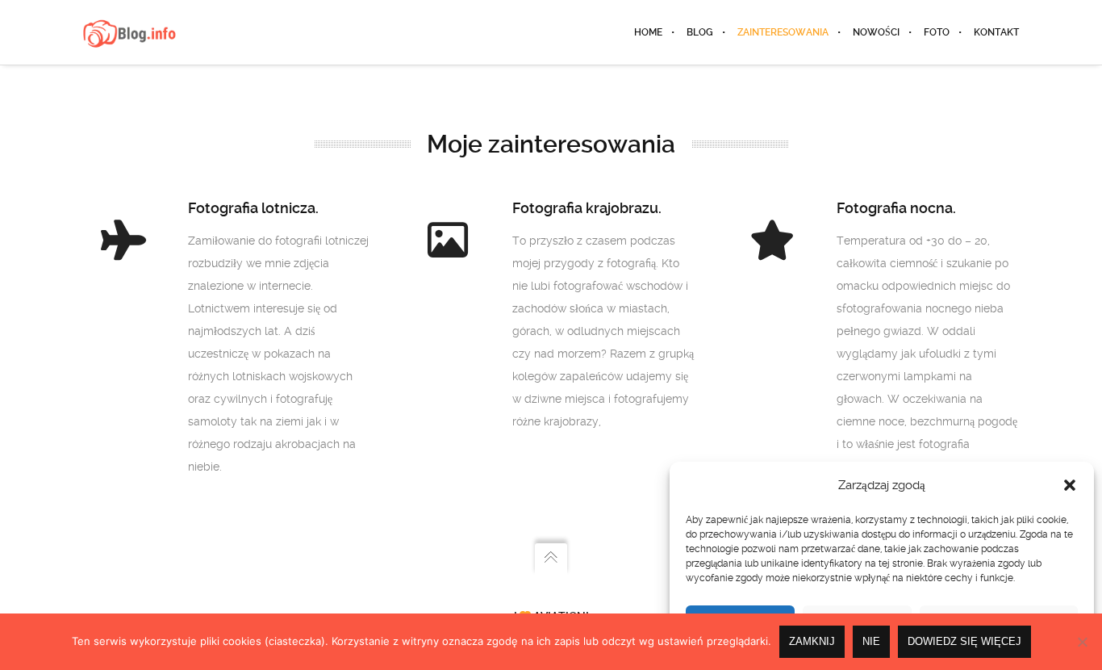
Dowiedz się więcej (964, 641)
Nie (871, 641)
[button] (1070, 485)
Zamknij (812, 641)
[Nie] (1082, 642)
